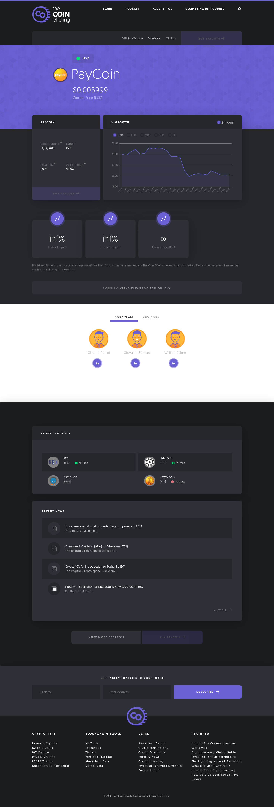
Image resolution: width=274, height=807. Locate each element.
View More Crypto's (106, 637)
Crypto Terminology (153, 748)
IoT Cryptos (41, 752)
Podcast (132, 8)
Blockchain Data (97, 761)
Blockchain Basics (151, 743)
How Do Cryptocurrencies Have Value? (215, 777)
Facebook (154, 38)
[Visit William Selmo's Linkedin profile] (174, 363)
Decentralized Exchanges (51, 765)
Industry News (149, 756)
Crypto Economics (152, 752)
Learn (107, 8)
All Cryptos (162, 8)
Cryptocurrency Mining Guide (214, 752)
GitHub (171, 38)
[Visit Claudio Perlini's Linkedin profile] (97, 363)
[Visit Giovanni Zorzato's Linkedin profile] (135, 363)
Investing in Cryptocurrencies (160, 765)
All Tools (91, 743)
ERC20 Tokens (42, 761)
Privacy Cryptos (43, 756)
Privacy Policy (148, 770)
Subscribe (205, 692)
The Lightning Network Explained (217, 761)
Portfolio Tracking (98, 756)
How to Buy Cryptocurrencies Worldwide (214, 746)
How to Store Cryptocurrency (214, 770)
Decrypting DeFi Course (204, 8)
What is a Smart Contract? (211, 765)
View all (221, 610)
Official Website (132, 38)
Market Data (94, 765)
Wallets (90, 752)
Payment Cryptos (44, 743)
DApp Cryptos (42, 748)
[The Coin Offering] (137, 717)
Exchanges (93, 748)
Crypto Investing (150, 761)
